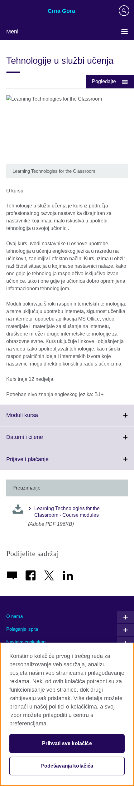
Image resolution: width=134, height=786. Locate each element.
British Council (22, 11)
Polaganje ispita (22, 629)
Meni (12, 31)
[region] (67, 714)
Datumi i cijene (38, 441)
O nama (14, 616)
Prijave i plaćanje (41, 463)
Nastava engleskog (25, 641)
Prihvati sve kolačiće (67, 743)
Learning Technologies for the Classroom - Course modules (67, 512)
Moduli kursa (35, 419)
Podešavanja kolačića (67, 766)
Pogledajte (104, 81)
